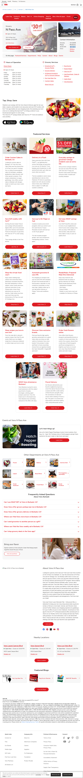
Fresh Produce (63, 484)
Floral (17, 462)
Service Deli (64, 462)
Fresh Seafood (17, 484)
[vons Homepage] (6, 5)
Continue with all (67, 774)
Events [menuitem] (61, 56)
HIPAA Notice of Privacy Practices (50, 762)
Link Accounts (44, 247)
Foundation (27, 757)
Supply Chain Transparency (51, 767)
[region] (41, 775)
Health (9, 1)
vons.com (49, 624)
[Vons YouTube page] (65, 742)
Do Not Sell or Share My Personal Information (50, 753)
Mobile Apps (8, 749)
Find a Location (43, 660)
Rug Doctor (67, 66)
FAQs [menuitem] (39, 56)
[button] (74, 4)
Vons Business (68, 82)
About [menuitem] (51, 56)
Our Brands (8, 745)
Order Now (17, 193)
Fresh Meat (41, 484)
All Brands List (9, 764)
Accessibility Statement (50, 757)
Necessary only (56, 774)
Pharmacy (14, 1)
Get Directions (10, 43)
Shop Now (28, 47)
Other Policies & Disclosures (51, 771)
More (75, 17)
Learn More (71, 247)
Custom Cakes (49, 81)
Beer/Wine (39, 473)
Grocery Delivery (50, 71)
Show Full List (49, 84)
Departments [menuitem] (32, 56)
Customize (38, 774)
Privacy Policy (47, 742)
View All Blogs (43, 689)
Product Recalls (28, 761)
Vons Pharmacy (9, 761)
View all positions (13, 554)
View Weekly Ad (13, 47)
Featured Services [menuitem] (21, 56)
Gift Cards (7, 753)
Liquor (17, 473)
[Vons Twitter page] (68, 738)
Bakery (41, 462)
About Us (26, 738)
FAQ (6, 742)
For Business (22, 1)
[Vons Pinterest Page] (72, 738)
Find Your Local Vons (10, 757)
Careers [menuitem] (44, 56)
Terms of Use (47, 738)
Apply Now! (67, 79)
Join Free (18, 247)
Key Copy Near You (50, 78)
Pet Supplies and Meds (63, 473)
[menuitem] (9, 17)
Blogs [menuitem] (56, 56)
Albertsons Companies (30, 742)
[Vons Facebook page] (64, 738)
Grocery (4, 1)
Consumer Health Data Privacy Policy (50, 747)
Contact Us (8, 738)
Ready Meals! (68, 69)
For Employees (28, 753)
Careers (26, 745)
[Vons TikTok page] (69, 742)
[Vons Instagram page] (77, 738)
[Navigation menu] (2, 5)
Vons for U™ (67, 71)
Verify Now (71, 193)
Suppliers (26, 749)
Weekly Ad (7, 654)
